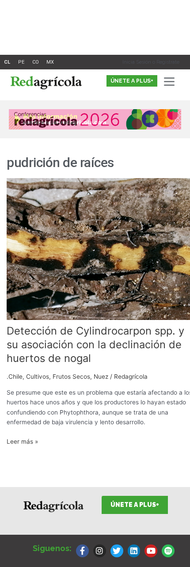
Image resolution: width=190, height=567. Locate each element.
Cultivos (37, 376)
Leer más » (22, 441)
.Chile (15, 376)
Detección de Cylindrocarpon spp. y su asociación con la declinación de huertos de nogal (95, 344)
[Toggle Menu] (171, 81)
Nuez (101, 376)
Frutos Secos (71, 376)
